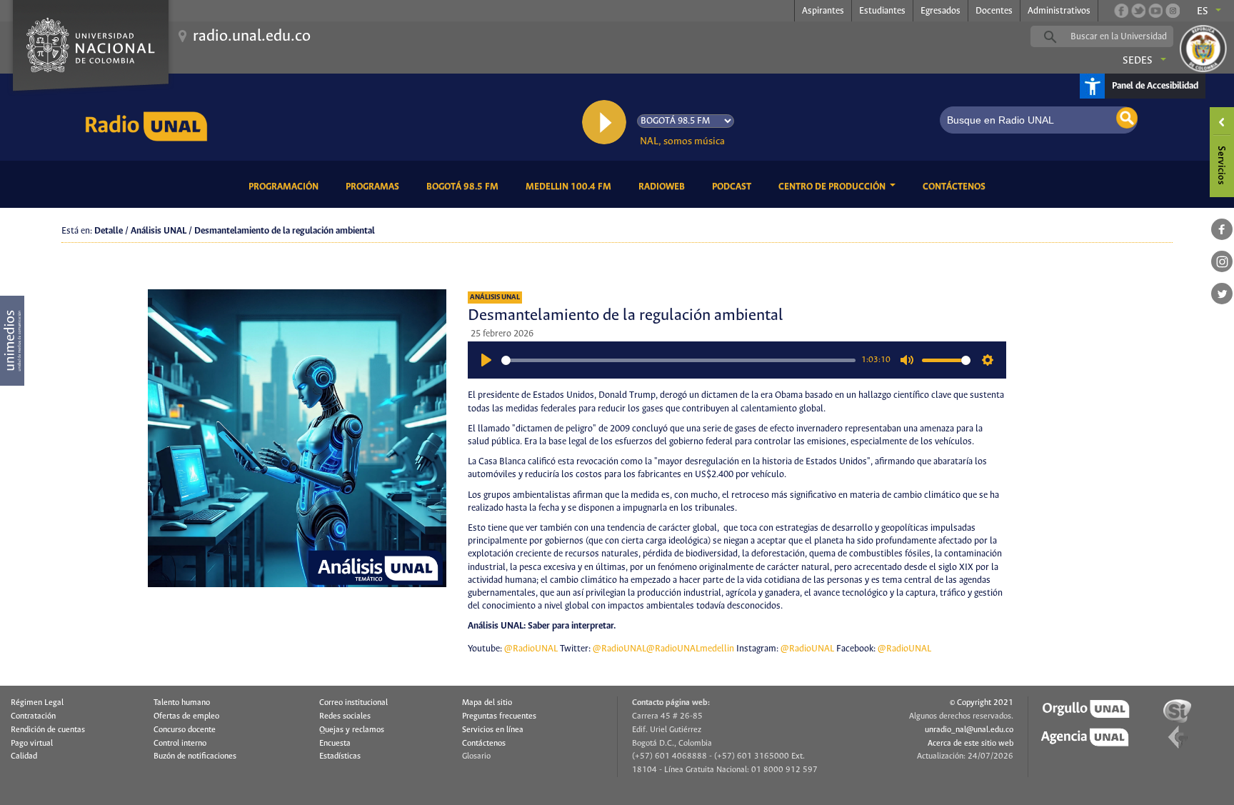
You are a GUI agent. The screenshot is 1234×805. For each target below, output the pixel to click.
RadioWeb (664, 186)
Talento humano (182, 703)
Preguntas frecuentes (499, 716)
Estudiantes (882, 11)
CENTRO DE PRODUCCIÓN (833, 186)
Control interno (180, 743)
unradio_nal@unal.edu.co (969, 730)
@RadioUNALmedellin (690, 649)
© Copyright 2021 (981, 703)
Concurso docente (185, 730)
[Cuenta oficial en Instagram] (1172, 11)
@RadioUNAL (531, 649)
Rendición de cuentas (48, 730)
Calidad (24, 756)
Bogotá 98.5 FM (464, 186)
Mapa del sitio (487, 703)
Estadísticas (340, 756)
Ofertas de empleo (186, 716)
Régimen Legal (37, 703)
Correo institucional (353, 703)
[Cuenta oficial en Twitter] (1138, 11)
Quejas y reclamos (351, 730)
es (1202, 11)
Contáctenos (956, 186)
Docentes (994, 11)
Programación (286, 186)
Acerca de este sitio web (970, 743)
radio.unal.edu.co (252, 36)
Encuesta (335, 743)
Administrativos (1059, 11)
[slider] (678, 360)
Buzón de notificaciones (195, 756)
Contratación (33, 716)
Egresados (940, 11)
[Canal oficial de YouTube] (1155, 11)
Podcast (734, 186)
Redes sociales (345, 716)
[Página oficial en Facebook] (1121, 11)
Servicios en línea (492, 730)
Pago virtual (32, 743)
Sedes (1138, 60)
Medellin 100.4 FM (571, 186)
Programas (375, 186)
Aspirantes (823, 11)
